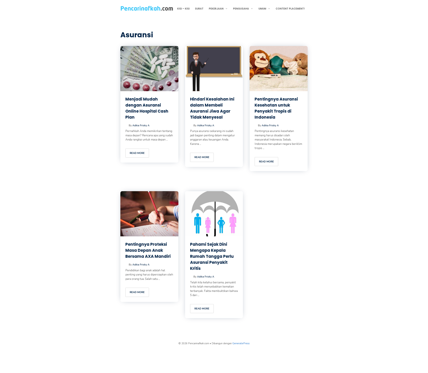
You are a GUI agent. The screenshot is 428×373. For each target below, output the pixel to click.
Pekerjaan (216, 8)
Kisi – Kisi (183, 8)
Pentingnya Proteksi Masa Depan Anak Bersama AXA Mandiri (148, 250)
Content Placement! (290, 8)
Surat (199, 8)
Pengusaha (241, 8)
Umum (262, 8)
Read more (137, 153)
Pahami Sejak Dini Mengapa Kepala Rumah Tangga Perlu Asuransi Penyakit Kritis (212, 256)
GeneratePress (241, 343)
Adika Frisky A (140, 125)
